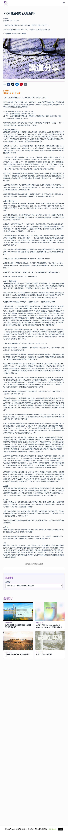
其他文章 (7, 582)
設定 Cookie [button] (52, 829)
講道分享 (24, 33)
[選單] (64, 3)
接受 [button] (61, 829)
